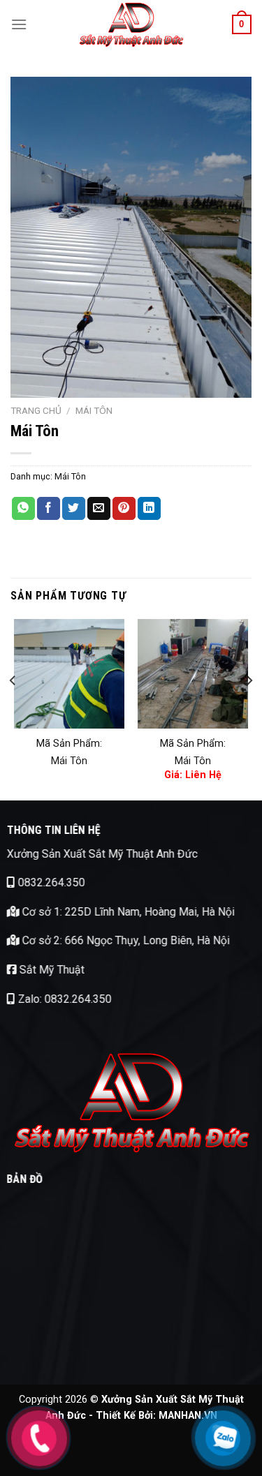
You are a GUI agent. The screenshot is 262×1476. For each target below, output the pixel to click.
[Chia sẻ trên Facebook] (48, 509)
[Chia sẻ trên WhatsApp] (23, 509)
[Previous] (13, 709)
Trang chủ (35, 410)
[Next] (249, 709)
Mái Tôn (93, 410)
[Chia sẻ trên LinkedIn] (149, 509)
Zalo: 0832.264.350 (63, 999)
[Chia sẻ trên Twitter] (73, 509)
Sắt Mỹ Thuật (51, 969)
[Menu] (18, 24)
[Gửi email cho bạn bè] (98, 509)
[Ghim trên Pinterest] (124, 509)
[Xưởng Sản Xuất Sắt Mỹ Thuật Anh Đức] (131, 24)
